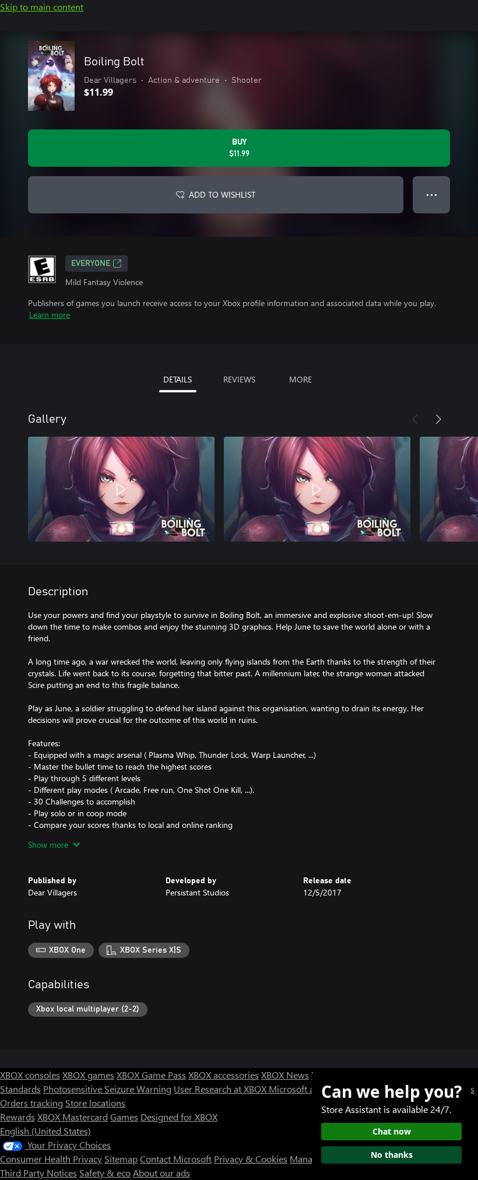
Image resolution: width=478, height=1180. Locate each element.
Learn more (49, 314)
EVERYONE (90, 263)
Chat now (391, 1131)
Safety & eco (105, 1173)
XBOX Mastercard (72, 1117)
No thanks (392, 1154)
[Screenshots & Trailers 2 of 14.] (317, 489)
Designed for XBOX (178, 1117)
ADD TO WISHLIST (222, 194)
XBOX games (88, 1075)
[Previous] (415, 419)
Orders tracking (31, 1103)
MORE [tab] (300, 379)
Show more (48, 844)
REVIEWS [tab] (239, 379)
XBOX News (285, 1075)
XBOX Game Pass (151, 1075)
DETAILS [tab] (177, 379)
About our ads (161, 1173)
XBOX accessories (223, 1075)
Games (124, 1117)
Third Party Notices (38, 1173)
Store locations (95, 1103)
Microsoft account (305, 1089)
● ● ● (431, 194)
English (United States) (45, 1131)
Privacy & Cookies (250, 1159)
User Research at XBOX (221, 1089)
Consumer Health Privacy (51, 1159)
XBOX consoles (30, 1075)
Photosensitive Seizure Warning (107, 1089)
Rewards (17, 1117)
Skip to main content (41, 7)
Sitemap (121, 1159)
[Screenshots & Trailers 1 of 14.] (121, 489)
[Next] (438, 419)
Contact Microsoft (176, 1159)
